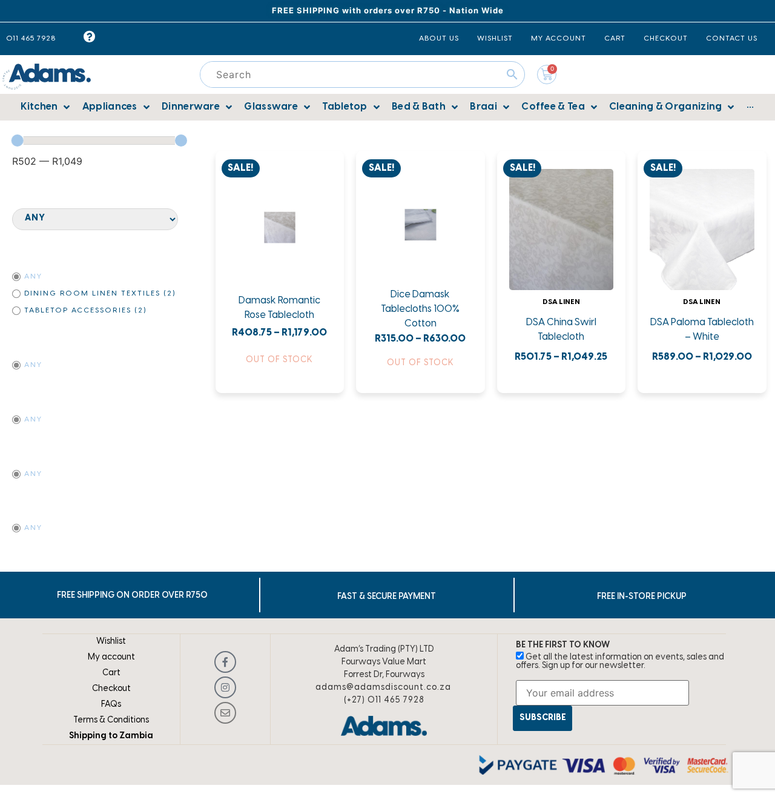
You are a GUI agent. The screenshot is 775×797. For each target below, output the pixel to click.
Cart (111, 673)
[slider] (18, 140)
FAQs (111, 704)
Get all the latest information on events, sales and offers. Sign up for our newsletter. (620, 661)
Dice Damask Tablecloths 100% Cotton (420, 309)
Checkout (111, 688)
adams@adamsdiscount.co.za (383, 687)
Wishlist (111, 641)
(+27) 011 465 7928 (384, 700)
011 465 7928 (31, 38)
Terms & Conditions (111, 720)
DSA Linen (561, 302)
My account (111, 657)
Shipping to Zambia (111, 736)
